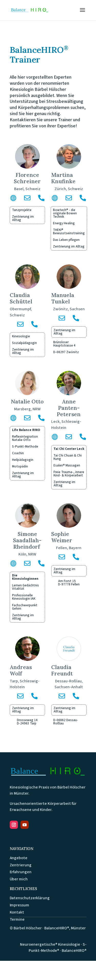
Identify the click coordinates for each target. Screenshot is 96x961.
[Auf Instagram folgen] (14, 825)
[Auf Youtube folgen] (24, 825)
